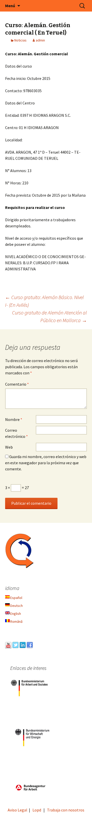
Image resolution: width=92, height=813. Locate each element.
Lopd (36, 809)
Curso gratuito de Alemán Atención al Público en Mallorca (49, 316)
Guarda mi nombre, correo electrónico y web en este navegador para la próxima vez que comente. (45, 462)
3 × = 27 (17, 487)
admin (40, 40)
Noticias (20, 40)
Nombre (13, 419)
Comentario (17, 384)
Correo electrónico (16, 433)
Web (9, 447)
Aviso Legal (17, 809)
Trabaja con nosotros (65, 809)
